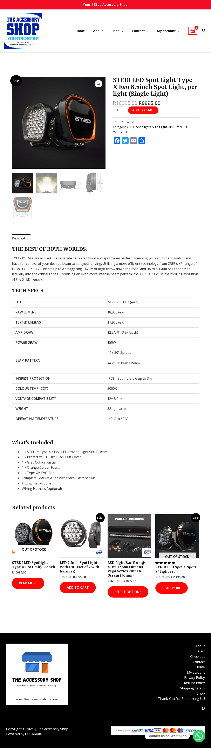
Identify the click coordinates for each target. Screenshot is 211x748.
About (98, 31)
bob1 (123, 132)
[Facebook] (203, 708)
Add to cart (143, 110)
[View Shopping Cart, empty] (192, 31)
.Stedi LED (181, 127)
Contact (199, 662)
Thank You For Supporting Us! (181, 698)
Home (80, 31)
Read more (28, 583)
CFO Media (33, 734)
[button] (204, 31)
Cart (201, 651)
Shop (201, 693)
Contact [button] (138, 31)
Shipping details (192, 688)
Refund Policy (194, 683)
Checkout (197, 656)
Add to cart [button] (78, 587)
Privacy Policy (194, 677)
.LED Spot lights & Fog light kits (151, 127)
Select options (128, 592)
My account (196, 672)
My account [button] (166, 31)
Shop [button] (115, 31)
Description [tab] (21, 238)
